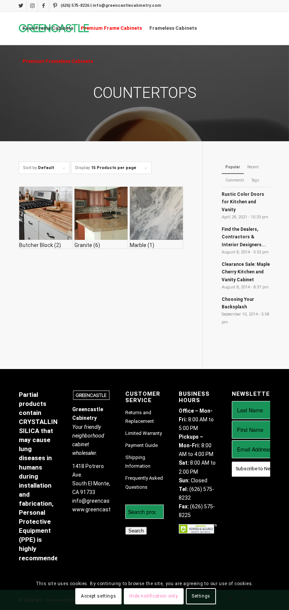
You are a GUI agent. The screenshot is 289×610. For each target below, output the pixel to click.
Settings (201, 596)
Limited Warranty (143, 433)
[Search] (182, 61)
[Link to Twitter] (20, 5)
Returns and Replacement (139, 417)
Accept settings (98, 596)
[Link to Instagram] (32, 5)
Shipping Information (138, 461)
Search (136, 531)
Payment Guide (141, 445)
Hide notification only (153, 596)
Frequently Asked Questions (144, 482)
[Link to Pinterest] (55, 5)
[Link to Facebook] (43, 5)
